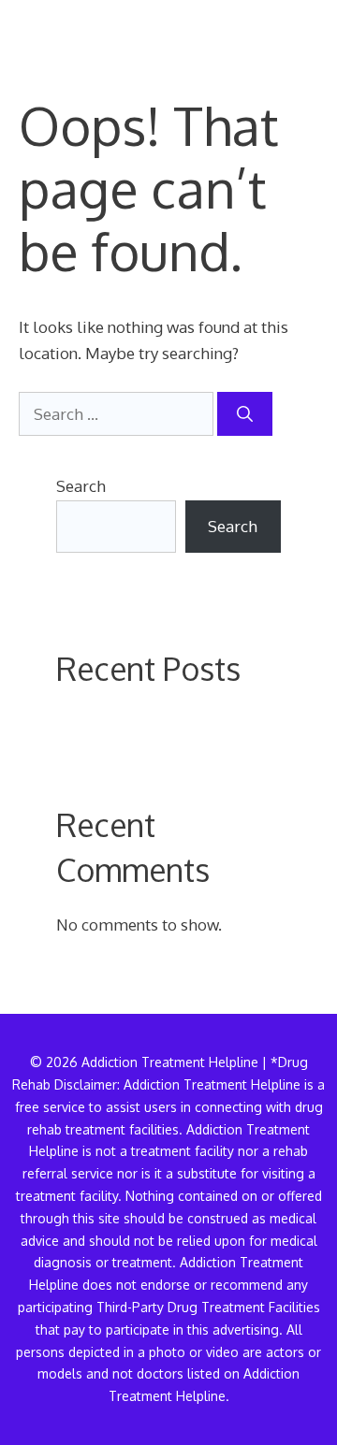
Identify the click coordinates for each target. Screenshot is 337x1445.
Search (81, 486)
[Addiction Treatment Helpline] (83, 28)
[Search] (244, 414)
